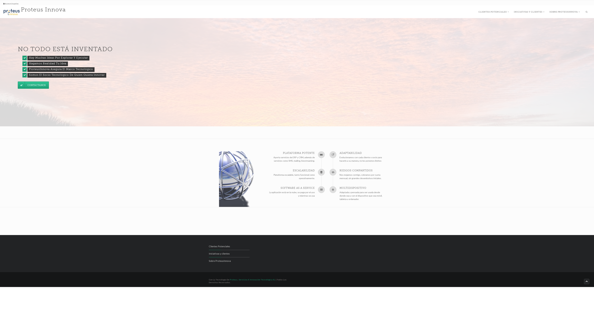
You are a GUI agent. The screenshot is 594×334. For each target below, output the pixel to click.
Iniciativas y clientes (528, 12)
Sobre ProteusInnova (563, 12)
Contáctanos (36, 85)
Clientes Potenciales (492, 12)
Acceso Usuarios (11, 3)
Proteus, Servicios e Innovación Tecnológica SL (252, 279)
